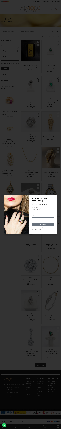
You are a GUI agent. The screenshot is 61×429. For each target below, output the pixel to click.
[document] (30, 214)
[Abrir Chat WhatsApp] (4, 425)
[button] (54, 196)
